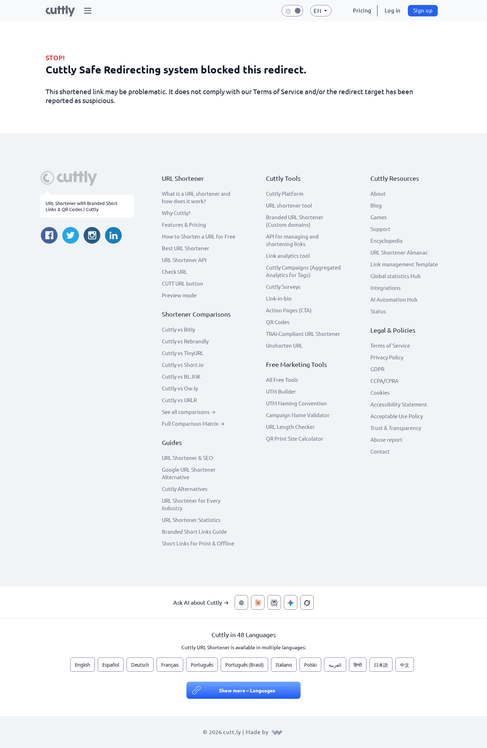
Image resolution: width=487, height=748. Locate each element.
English (82, 665)
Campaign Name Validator (298, 414)
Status (378, 311)
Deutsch (140, 665)
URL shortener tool (289, 205)
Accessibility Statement (398, 404)
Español (110, 665)
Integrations (385, 287)
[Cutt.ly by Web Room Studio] (277, 731)
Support (380, 228)
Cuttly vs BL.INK (181, 376)
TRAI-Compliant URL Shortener (303, 333)
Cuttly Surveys (283, 286)
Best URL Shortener (185, 248)
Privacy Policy (386, 357)
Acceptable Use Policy (396, 416)
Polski (310, 665)
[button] (87, 10)
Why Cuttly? (176, 212)
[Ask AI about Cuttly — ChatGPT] (241, 602)
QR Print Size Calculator (294, 438)
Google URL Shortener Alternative (189, 473)
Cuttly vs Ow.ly (180, 388)
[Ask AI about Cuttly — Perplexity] (274, 602)
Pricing (362, 10)
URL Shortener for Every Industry (191, 504)
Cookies (380, 392)
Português (202, 665)
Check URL (174, 271)
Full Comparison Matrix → (193, 423)
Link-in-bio (279, 298)
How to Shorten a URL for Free (198, 236)
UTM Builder (281, 391)
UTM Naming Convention (296, 403)
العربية (335, 665)
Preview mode (179, 295)
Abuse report (386, 439)
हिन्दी (358, 665)
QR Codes (277, 321)
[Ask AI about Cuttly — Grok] (307, 602)
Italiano (284, 665)
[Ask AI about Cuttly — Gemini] (290, 602)
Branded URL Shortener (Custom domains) (294, 221)
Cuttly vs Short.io (183, 364)
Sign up (423, 10)
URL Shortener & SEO (187, 457)
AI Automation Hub (393, 299)
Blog (376, 205)
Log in (393, 10)
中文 (404, 665)
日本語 (381, 665)
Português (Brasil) (244, 665)
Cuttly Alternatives (184, 488)
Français (170, 665)
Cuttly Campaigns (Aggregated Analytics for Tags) (303, 271)
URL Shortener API (184, 259)
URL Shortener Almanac (399, 252)
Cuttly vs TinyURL (183, 352)
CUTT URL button (182, 283)
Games (378, 217)
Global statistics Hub (395, 275)
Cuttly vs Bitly (178, 329)
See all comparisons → (189, 411)
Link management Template (404, 264)
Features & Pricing (184, 224)
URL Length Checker (290, 426)
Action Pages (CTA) (289, 310)
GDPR (377, 368)
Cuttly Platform (284, 193)
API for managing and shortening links (292, 240)
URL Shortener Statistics (191, 519)
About (378, 193)
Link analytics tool (288, 255)
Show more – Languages (247, 690)
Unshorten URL (284, 345)
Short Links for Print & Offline (198, 543)
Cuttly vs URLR (179, 399)
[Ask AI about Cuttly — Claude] (258, 602)
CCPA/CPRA (384, 380)
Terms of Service (390, 345)
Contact (380, 451)
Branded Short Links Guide (194, 531)
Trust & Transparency (395, 427)
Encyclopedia (386, 240)
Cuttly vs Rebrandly (185, 341)
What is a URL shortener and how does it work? (196, 197)
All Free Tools (282, 379)
